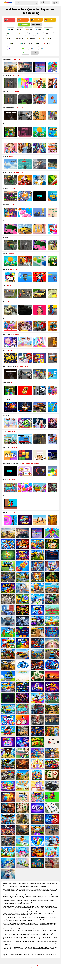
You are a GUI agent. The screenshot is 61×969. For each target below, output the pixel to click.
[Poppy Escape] (10, 115)
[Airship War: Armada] (25, 164)
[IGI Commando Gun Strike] (10, 310)
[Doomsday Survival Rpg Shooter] (25, 115)
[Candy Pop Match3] (25, 487)
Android (48, 43)
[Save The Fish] (25, 196)
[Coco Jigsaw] (25, 326)
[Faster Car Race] (22, 654)
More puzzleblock (15, 382)
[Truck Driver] (54, 439)
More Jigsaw (11, 318)
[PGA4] (25, 99)
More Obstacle (13, 204)
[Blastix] (8, 588)
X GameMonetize (24, 965)
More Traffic (11, 431)
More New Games (16, 59)
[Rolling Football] (37, 577)
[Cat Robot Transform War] (39, 99)
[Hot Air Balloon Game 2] (10, 164)
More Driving (12, 237)
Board (12, 29)
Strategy (49, 29)
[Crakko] (52, 687)
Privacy (39, 965)
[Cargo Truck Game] (8, 665)
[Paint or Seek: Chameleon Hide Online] (37, 632)
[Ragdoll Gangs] (54, 310)
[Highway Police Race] (10, 83)
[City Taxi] (54, 293)
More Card (9, 350)
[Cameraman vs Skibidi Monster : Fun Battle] (25, 261)
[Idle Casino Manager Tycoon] (39, 132)
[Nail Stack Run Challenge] (39, 148)
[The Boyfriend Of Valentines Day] (39, 423)
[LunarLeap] (37, 687)
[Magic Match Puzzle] (39, 487)
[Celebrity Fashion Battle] (54, 83)
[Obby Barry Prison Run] (54, 455)
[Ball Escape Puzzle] (39, 471)
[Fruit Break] (54, 180)
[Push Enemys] (54, 471)
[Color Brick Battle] (52, 555)
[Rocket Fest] (54, 407)
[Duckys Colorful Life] (52, 621)
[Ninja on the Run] (52, 676)
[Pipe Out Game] (22, 687)
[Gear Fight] (37, 544)
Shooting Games (37, 19)
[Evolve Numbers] (10, 455)
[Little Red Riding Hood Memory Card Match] (39, 358)
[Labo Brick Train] (25, 439)
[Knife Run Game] (37, 566)
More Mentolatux (16, 91)
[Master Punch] (8, 687)
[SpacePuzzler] (10, 407)
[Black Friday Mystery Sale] (25, 148)
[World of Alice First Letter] (25, 471)
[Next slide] (58, 66)
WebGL (10, 38)
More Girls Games (16, 140)
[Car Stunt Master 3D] (37, 599)
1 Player (14, 43)
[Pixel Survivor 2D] (54, 99)
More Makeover (14, 415)
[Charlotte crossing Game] (22, 676)
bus (32, 33)
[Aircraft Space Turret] (39, 164)
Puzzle (51, 38)
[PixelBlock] (52, 632)
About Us (13, 965)
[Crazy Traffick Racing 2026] (39, 439)
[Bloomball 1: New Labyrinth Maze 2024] (54, 261)
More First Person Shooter (23, 366)
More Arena (11, 301)
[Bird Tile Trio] (52, 544)
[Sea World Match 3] (10, 487)
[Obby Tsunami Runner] (8, 632)
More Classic (12, 188)
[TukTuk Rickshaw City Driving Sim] (10, 180)
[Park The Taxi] (25, 293)
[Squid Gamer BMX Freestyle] (54, 245)
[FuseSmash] (22, 544)
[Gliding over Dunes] (39, 520)
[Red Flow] (22, 698)
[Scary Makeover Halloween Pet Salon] (25, 423)
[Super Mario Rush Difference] (25, 390)
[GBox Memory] (10, 196)
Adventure (12, 33)
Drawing (21, 38)
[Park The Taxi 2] (10, 293)
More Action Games (18, 172)
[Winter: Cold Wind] (22, 621)
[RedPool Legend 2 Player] (10, 504)
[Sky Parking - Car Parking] (25, 229)
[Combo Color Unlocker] (39, 261)
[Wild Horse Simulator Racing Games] (22, 577)
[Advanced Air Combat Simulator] (54, 164)
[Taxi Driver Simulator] (39, 293)
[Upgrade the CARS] (8, 610)
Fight (26, 48)
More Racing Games (18, 75)
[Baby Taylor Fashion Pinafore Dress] (25, 342)
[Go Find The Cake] (52, 566)
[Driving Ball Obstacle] (10, 520)
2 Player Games (47, 48)
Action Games (10, 19)
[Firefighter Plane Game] (37, 654)
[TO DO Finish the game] (25, 132)
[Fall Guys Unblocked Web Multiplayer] (54, 277)
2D (31, 43)
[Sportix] (22, 555)
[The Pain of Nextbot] (25, 310)
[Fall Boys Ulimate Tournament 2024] (25, 277)
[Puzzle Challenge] (39, 180)
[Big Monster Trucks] (54, 326)
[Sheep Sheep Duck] (10, 212)
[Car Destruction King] (8, 621)
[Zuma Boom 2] (8, 555)
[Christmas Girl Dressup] (39, 83)
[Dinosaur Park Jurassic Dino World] (52, 577)
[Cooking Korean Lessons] (54, 148)
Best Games (32, 38)
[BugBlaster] (52, 665)
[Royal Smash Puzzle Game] (22, 566)
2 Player (35, 48)
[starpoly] (10, 358)
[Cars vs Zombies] (39, 407)
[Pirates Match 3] (54, 487)
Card (21, 29)
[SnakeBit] (39, 196)
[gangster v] (8, 599)
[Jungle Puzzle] (10, 132)
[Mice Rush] (37, 555)
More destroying (15, 398)
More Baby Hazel (15, 334)
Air (39, 43)
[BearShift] (8, 544)
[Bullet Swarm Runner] (54, 67)
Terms (35, 965)
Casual (30, 29)
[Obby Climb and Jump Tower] (37, 621)
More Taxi (9, 285)
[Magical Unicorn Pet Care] (39, 342)
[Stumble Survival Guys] (10, 277)
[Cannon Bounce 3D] (54, 374)
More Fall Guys (13, 269)
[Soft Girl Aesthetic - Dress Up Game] (39, 229)
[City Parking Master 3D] (8, 577)
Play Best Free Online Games (8, 2)
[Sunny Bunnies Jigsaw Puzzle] (10, 326)
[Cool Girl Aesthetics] (10, 148)
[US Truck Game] (52, 599)
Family (39, 29)
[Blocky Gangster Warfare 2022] (54, 115)
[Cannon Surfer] (39, 212)
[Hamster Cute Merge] (39, 455)
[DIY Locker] (25, 83)
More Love (9, 221)
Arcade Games (51, 19)
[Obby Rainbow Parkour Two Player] (37, 698)
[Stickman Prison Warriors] (39, 390)
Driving (40, 33)
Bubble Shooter (15, 48)
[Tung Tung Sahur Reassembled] (54, 520)
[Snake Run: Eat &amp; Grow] (39, 67)
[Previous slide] (3, 66)
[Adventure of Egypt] (39, 115)
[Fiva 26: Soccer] (52, 698)
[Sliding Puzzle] (25, 520)
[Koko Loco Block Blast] (25, 455)
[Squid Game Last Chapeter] (39, 310)
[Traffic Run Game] (8, 676)
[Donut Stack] (25, 212)
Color (42, 38)
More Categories (36, 24)
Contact (8, 965)
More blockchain (15, 447)
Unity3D (50, 33)
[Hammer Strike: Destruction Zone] (25, 407)
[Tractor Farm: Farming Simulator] (52, 588)
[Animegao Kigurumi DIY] (10, 342)
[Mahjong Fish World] (54, 132)
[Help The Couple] (54, 229)
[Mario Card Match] (25, 358)
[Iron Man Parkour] (25, 180)
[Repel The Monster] (37, 643)
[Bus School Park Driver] (54, 358)
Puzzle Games (24, 24)
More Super (10, 496)
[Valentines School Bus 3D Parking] (10, 229)
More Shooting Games (20, 107)
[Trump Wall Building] (37, 588)
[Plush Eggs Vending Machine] (39, 277)
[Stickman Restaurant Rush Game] (8, 643)
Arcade (23, 33)
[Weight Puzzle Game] (25, 67)
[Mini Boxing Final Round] (37, 665)
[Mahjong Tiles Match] (37, 676)
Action (26, 52)
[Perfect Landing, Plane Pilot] (52, 610)
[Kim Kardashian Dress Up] (54, 423)
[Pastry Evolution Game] (52, 643)
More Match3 (12, 479)
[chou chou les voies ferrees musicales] (10, 439)
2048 (23, 43)
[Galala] (22, 610)
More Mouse (11, 253)
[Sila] (22, 665)
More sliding (11, 512)
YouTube (18, 965)
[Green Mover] (54, 212)
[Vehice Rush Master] (52, 654)
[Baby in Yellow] (54, 342)
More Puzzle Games (17, 123)
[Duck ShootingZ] (8, 709)
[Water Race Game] (22, 588)
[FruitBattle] (8, 566)
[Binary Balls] (37, 610)
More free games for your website (30, 463)
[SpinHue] (22, 643)
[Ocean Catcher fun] (54, 196)
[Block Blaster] (22, 632)
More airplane (12, 156)
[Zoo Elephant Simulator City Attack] (10, 67)
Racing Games (23, 19)
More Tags (34, 52)
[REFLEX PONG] (8, 698)
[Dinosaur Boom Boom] (22, 599)
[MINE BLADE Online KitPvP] (8, 654)
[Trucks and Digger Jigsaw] (39, 326)
